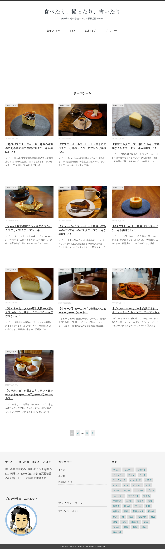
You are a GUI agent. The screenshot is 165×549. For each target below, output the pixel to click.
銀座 (135, 527)
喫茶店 (116, 506)
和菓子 (140, 501)
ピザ (148, 485)
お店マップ (90, 30)
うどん (116, 469)
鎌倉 (144, 527)
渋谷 (124, 522)
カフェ (131, 475)
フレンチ (139, 490)
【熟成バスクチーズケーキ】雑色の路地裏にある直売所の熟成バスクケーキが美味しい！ (29, 148)
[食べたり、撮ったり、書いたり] (82, 10)
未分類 (61, 476)
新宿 (126, 511)
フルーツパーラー (121, 490)
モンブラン (118, 496)
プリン (151, 490)
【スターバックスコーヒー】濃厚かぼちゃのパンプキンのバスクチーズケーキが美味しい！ (82, 230)
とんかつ (128, 469)
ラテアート (133, 496)
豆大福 (116, 527)
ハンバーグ (135, 480)
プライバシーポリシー (69, 511)
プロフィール (111, 30)
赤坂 (126, 527)
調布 (146, 522)
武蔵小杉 (142, 517)
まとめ (72, 30)
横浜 (131, 517)
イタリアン (118, 475)
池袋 (153, 517)
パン (126, 485)
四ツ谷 (127, 506)
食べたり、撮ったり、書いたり (72, 546)
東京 (115, 517)
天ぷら (138, 506)
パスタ (149, 480)
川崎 (148, 506)
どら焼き (141, 469)
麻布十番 (117, 532)
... (42, 165)
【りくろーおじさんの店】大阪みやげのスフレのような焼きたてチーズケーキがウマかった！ (29, 312)
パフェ (116, 485)
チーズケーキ (119, 480)
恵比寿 (116, 511)
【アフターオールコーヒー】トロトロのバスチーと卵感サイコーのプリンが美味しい (82, 148)
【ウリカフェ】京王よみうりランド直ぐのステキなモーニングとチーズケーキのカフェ (29, 394)
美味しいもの (53, 30)
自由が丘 (135, 522)
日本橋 (151, 511)
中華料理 (117, 501)
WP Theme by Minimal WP (95, 546)
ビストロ (137, 485)
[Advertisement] (82, 58)
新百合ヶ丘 (138, 511)
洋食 (115, 522)
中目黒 (146, 496)
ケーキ (142, 475)
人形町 (129, 501)
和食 (150, 501)
